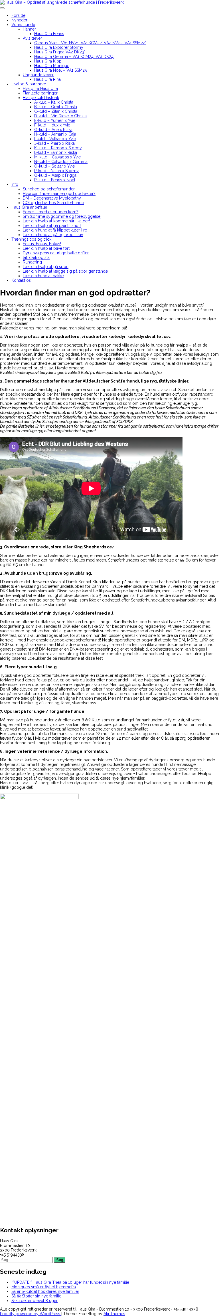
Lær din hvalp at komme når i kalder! (56, 221)
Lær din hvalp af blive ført (46, 248)
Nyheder (19, 20)
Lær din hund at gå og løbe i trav (53, 234)
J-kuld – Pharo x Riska (54, 143)
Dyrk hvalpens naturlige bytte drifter (56, 253)
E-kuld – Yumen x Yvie (54, 120)
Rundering (32, 262)
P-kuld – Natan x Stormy (56, 170)
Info (14, 184)
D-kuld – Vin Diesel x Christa (60, 116)
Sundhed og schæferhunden (49, 189)
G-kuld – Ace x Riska (53, 129)
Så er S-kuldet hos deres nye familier (45, 1291)
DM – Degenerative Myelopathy (52, 198)
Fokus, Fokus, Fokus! (42, 244)
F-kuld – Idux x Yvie (52, 125)
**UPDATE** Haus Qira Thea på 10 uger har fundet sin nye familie (70, 1282)
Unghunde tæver (38, 75)
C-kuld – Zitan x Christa (55, 111)
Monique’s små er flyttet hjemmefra (43, 1287)
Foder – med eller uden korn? (50, 212)
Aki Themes (114, 1313)
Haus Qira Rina (47, 79)
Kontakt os (21, 280)
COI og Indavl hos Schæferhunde (53, 202)
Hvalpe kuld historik (41, 97)
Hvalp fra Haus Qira (40, 88)
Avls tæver (32, 38)
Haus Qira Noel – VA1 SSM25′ (61, 70)
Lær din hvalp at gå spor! (45, 266)
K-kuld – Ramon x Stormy (58, 148)
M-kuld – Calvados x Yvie (57, 157)
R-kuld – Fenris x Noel (54, 180)
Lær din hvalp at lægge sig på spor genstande (65, 271)
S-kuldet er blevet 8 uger (34, 1300)
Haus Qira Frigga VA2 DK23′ (59, 52)
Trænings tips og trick (31, 239)
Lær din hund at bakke (43, 275)
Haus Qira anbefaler (29, 207)
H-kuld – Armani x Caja (55, 134)
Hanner (29, 29)
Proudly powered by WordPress (30, 1313)
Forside (18, 15)
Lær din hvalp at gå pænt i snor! (52, 225)
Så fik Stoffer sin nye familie (36, 1296)
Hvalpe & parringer (28, 84)
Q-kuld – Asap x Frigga (55, 175)
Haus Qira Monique (51, 65)
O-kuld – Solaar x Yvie (54, 166)
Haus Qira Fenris (49, 33)
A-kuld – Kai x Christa (53, 102)
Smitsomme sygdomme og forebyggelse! (62, 216)
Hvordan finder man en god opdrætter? (59, 193)
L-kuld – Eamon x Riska (55, 152)
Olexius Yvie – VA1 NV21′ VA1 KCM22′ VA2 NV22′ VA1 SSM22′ (90, 43)
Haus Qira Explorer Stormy (58, 47)
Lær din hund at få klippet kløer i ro (55, 230)
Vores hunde (23, 24)
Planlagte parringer (40, 93)
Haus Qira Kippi (48, 61)
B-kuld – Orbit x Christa (55, 106)
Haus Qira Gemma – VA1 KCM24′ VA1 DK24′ (74, 56)
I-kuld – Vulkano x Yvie (55, 138)
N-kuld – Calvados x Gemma (61, 161)
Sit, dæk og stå (36, 257)
